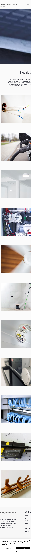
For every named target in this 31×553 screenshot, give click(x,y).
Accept (23, 548)
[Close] (29, 541)
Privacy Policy (9, 544)
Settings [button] (15, 551)
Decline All (8, 548)
